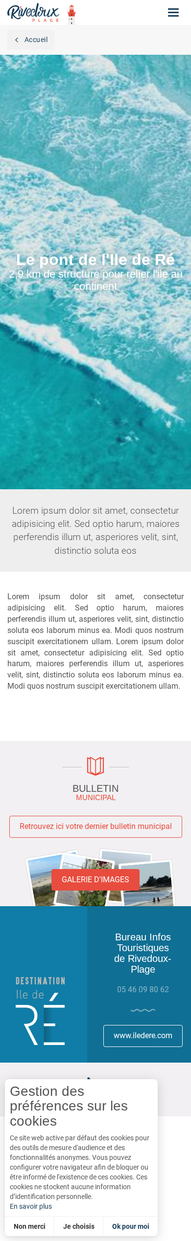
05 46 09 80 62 (143, 989)
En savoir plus (31, 1206)
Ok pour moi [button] (130, 1226)
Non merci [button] (30, 1226)
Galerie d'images (95, 879)
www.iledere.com (143, 1035)
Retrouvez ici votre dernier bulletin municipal (96, 826)
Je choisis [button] (79, 1226)
